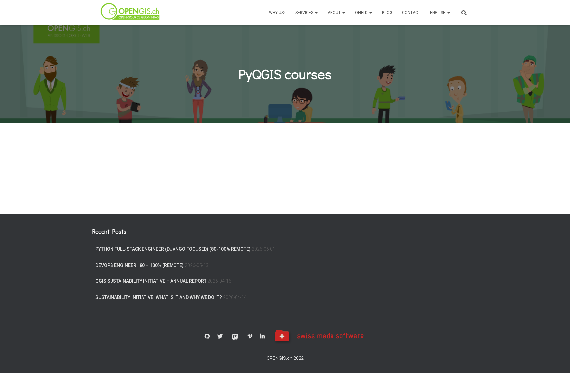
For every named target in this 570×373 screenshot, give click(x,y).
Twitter (220, 336)
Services (304, 12)
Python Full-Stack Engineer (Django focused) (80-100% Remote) (173, 249)
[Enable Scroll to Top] (557, 360)
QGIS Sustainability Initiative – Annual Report (150, 281)
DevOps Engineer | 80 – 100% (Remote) (139, 265)
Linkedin (262, 336)
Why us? (277, 12)
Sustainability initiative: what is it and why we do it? (158, 297)
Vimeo (250, 336)
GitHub (207, 336)
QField (362, 12)
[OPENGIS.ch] (130, 12)
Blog (387, 12)
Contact (411, 12)
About (335, 12)
